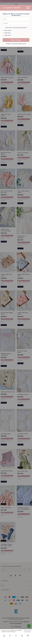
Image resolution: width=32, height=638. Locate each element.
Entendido (27, 631)
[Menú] (10, 635)
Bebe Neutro (8, 30)
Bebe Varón (8, 35)
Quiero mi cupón (16, 40)
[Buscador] (16, 635)
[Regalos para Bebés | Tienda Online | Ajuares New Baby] (4, 635)
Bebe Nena (8, 33)
